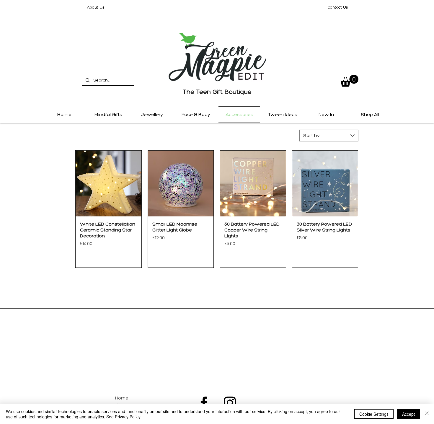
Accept (408, 414)
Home (121, 398)
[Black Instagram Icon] (230, 402)
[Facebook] (204, 402)
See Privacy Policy (123, 417)
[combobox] (328, 135)
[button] (349, 81)
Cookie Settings (374, 414)
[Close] (426, 414)
